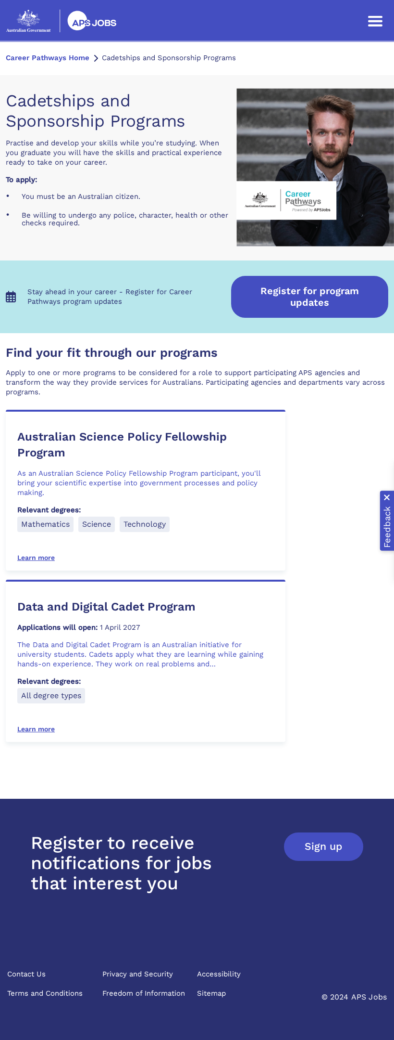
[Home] (61, 20)
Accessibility (219, 974)
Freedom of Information (143, 993)
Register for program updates (309, 296)
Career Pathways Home (47, 57)
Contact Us (26, 974)
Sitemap (211, 993)
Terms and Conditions (45, 993)
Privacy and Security (137, 974)
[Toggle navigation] (375, 21)
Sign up (323, 846)
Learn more (36, 557)
